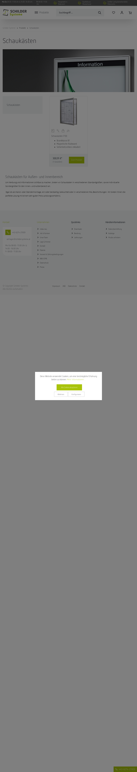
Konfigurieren (76, 394)
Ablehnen (61, 394)
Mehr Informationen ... (76, 379)
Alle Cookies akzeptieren (69, 387)
